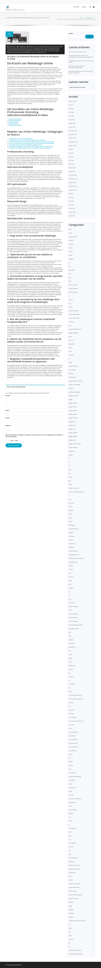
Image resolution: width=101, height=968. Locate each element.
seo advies (71, 710)
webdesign (10, 52)
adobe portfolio (73, 236)
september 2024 (73, 186)
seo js (70, 728)
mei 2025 (71, 156)
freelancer (71, 388)
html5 (70, 477)
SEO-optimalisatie (13, 122)
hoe (70, 473)
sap (70, 673)
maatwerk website (73, 529)
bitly (70, 277)
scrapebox (71, 676)
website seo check (73, 898)
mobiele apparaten (38, 49)
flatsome (71, 373)
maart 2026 (72, 119)
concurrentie (31, 48)
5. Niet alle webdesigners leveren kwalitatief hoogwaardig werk (25, 144)
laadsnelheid (14, 49)
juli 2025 (71, 149)
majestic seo (72, 543)
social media (72, 773)
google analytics (73, 414)
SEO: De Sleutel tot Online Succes (77, 52)
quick (70, 662)
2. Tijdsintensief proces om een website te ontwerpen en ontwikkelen (27, 140)
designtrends (37, 48)
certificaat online (73, 292)
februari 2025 (72, 167)
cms (70, 303)
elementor (71, 355)
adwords (71, 244)
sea (70, 688)
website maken (73, 891)
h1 (69, 458)
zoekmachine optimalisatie (76, 954)
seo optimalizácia (73, 732)
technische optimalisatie (75, 798)
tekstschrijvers (72, 802)
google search (72, 440)
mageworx (71, 536)
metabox (71, 566)
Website (8, 425)
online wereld (51, 49)
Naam (8, 410)
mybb (70, 580)
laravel (70, 521)
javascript (71, 503)
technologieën (55, 51)
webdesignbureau (26, 52)
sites (70, 769)
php (70, 632)
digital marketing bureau (75, 329)
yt (69, 946)
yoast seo (71, 939)
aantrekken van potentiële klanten (37, 46)
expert (70, 362)
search (70, 691)
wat (70, 850)
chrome (71, 299)
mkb (70, 573)
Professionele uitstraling (15, 119)
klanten (9, 49)
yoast (70, 935)
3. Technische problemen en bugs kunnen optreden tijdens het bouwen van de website (31, 141)
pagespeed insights (74, 628)
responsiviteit (43, 51)
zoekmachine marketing (75, 950)
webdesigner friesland (74, 869)
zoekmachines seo (41, 52)
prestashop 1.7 (73, 647)
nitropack (71, 588)
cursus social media (74, 318)
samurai (71, 669)
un (69, 824)
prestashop (72, 643)
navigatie (45, 49)
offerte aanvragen (73, 606)
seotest (71, 754)
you (70, 943)
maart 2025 (72, 164)
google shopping (73, 447)
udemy (70, 821)
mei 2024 (71, 201)
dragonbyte (72, 344)
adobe (70, 233)
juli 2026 (71, 105)
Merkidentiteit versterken (15, 125)
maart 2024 (72, 208)
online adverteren (73, 614)
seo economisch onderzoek (76, 721)
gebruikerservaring (46, 48)
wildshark (71, 913)
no (69, 595)
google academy (73, 403)
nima (70, 584)
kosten (70, 517)
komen (70, 514)
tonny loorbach (73, 810)
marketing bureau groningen (76, 558)
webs (70, 876)
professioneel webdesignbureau (24, 51)
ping (70, 636)
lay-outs (20, 49)
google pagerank (73, 436)
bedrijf (47, 46)
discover (71, 340)
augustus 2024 (72, 190)
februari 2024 (72, 212)
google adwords (73, 410)
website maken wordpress (76, 895)
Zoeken (71, 33)
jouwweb (71, 510)
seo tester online (73, 743)
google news (72, 429)
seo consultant (73, 717)
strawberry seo (73, 787)
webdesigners (72, 872)
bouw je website (73, 285)
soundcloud (72, 780)
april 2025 (71, 160)
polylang (71, 639)
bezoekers (60, 46)
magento (71, 532)
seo (70, 706)
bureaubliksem (12, 46)
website (34, 52)
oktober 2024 (72, 182)
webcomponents (73, 858)
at (69, 262)
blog (70, 281)
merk (24, 49)
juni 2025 (71, 153)
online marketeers (73, 621)
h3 (69, 466)
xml (70, 932)
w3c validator (72, 843)
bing (70, 273)
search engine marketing (75, 695)
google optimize (73, 432)
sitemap (71, 765)
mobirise (71, 577)
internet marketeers (74, 488)
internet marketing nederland (76, 492)
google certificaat (73, 418)
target (70, 791)
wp (69, 924)
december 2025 (73, 131)
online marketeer (73, 617)
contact (71, 307)
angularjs (71, 259)
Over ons (76, 7)
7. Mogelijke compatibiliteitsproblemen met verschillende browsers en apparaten (30, 148)
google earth (72, 421)
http (70, 480)
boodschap (10, 48)
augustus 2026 (72, 101)
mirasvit (71, 569)
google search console (75, 444)
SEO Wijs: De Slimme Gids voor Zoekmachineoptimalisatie (77, 66)
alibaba (70, 255)
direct (70, 336)
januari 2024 (72, 216)
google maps (72, 425)
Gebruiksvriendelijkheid (15, 120)
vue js (70, 835)
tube (70, 817)
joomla (70, 506)
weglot (70, 906)
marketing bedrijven (74, 554)
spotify (70, 784)
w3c (70, 839)
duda (70, 351)
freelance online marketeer (76, 381)
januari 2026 (72, 127)
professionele (36, 51)
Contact (84, 7)
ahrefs (70, 248)
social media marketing (75, 776)
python (70, 658)
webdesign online (17, 52)
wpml (70, 928)
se (69, 680)
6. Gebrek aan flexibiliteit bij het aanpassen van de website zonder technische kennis (31, 146)
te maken (71, 795)
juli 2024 (71, 193)
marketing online (73, 562)
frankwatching (72, 377)
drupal (70, 347)
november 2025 (73, 134)
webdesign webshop (74, 865)
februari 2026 (72, 123)
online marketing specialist (76, 625)
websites (71, 902)
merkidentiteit (29, 49)
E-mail (8, 418)
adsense (71, 240)
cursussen (71, 322)
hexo (70, 469)
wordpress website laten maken (77, 920)
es (69, 358)
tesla (70, 806)
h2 (69, 462)
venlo (70, 832)
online (70, 610)
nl (69, 591)
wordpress (71, 917)
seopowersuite (73, 750)
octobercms (72, 602)
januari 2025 (72, 171)
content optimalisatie (74, 314)
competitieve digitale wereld (20, 48)
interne (70, 484)
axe (70, 266)
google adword (73, 407)
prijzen (70, 654)
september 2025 (73, 142)
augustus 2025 (72, 145)
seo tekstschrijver (73, 739)
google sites (72, 451)
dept (70, 325)
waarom (71, 846)
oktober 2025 (72, 138)
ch (69, 296)
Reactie (8, 395)
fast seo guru (72, 370)
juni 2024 (71, 197)
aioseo (70, 251)
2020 (70, 229)
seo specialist (72, 736)
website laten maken (74, 887)
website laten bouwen (74, 883)
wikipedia (71, 909)
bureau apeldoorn (73, 288)
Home (81, 17)
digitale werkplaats (74, 333)
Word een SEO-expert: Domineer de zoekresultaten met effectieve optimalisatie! (80, 56)
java (70, 499)
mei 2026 (71, 112)
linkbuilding (71, 525)
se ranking (71, 684)
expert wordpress (73, 366)
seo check (71, 713)
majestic (71, 540)
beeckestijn (72, 270)
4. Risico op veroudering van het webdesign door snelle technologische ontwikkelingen (31, 143)
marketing (71, 547)
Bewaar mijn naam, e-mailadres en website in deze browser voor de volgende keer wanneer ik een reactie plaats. (34, 435)
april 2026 (71, 116)
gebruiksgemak (55, 48)
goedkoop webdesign (74, 392)
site (70, 758)
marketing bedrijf (73, 551)
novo (70, 599)
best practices (53, 46)
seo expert (71, 724)
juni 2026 (71, 108)
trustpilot (71, 813)
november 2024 (73, 179)
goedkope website (73, 395)
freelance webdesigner (75, 384)
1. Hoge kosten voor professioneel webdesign (21, 138)
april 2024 (71, 204)
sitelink (70, 761)
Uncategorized (89, 17)
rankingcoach (72, 665)
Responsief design (13, 123)
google (70, 399)
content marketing (73, 310)
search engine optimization (76, 699)
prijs (70, 651)
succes (49, 51)
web (70, 854)
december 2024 (73, 175)
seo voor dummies (74, 747)
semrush (71, 702)
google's (71, 455)
